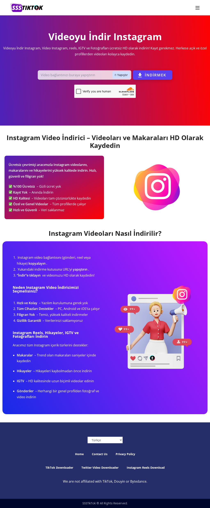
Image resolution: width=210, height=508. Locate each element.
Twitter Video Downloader (100, 467)
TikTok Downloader (59, 467)
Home (79, 454)
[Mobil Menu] (197, 7)
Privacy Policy (125, 454)
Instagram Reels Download (146, 467)
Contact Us (99, 454)
